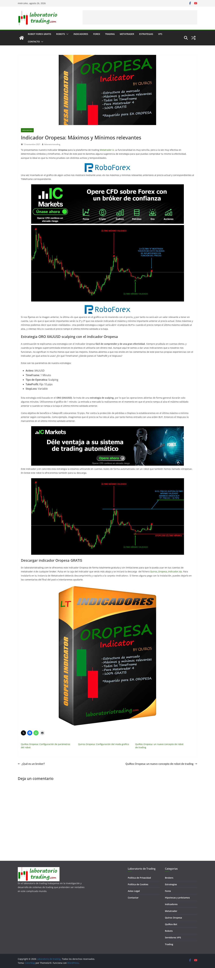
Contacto (34, 41)
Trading (110, 33)
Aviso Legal (134, 890)
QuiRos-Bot (171, 924)
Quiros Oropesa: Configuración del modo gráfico (103, 744)
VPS (160, 33)
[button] (66, 34)
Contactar (133, 897)
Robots (60, 33)
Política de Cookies (138, 884)
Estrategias (146, 33)
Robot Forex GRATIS (39, 33)
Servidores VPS (173, 937)
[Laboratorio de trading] (21, 38)
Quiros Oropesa (173, 917)
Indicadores (81, 33)
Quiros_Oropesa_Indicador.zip (166, 571)
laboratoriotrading (52, 144)
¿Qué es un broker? (33, 764)
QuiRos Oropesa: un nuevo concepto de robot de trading (159, 764)
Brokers (169, 877)
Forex (96, 33)
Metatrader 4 (107, 149)
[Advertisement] (140, 17)
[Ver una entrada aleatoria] (193, 38)
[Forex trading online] (107, 165)
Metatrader (127, 33)
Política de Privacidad (139, 877)
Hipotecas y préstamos (177, 897)
